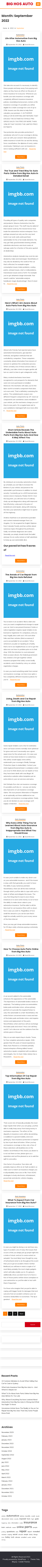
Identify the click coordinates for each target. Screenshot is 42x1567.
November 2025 (8, 1432)
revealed (36, 1531)
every (11, 1519)
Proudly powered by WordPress (14, 1559)
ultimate (17, 1537)
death (37, 1516)
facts (28, 1519)
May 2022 (5, 1470)
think (3, 1537)
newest (14, 1527)
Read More (21, 157)
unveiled (24, 1537)
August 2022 (6, 1459)
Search (32, 1325)
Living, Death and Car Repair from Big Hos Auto (21, 700)
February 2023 (7, 1436)
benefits (27, 1516)
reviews (4, 1534)
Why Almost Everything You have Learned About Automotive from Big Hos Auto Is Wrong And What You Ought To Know (20, 1401)
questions (11, 1531)
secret (15, 1534)
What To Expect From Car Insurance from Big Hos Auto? (21, 1201)
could (33, 1516)
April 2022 (5, 1474)
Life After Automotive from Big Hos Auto (21, 39)
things (36, 1534)
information (15, 1523)
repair (23, 1531)
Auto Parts (20, 167)
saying (9, 1534)
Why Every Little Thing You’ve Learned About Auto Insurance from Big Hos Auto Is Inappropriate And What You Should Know (21, 827)
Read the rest (12, 284)
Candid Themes (24, 1562)
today (7, 1537)
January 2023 (7, 1440)
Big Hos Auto (19, 4)
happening (4, 1523)
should (20, 1534)
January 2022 (7, 1485)
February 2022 (7, 1481)
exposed (22, 1519)
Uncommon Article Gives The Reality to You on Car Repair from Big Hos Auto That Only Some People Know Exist (20, 1410)
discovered (5, 1519)
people (35, 1527)
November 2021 (8, 1492)
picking (4, 1531)
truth (12, 1537)
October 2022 (7, 1451)
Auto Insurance (20, 819)
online (20, 1526)
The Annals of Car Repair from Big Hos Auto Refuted (21, 576)
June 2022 (5, 1466)
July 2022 (5, 1462)
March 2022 (6, 1477)
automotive (12, 1515)
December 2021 (8, 1488)
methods (8, 1527)
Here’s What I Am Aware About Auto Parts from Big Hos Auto (21, 304)
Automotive (20, 35)
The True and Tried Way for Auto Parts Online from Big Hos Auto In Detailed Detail (21, 173)
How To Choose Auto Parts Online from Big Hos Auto (21, 950)
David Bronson (29, 44)
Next (21, 1314)
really (17, 1531)
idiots (9, 1523)
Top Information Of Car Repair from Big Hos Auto (21, 1077)
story (31, 1534)
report (30, 1532)
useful (29, 1537)
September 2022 (8, 1455)
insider (21, 1523)
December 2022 (8, 1443)
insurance (30, 1522)
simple (26, 1534)
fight (32, 1519)
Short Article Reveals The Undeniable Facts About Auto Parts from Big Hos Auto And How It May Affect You (21, 433)
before (22, 1516)
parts (28, 1527)
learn (3, 1527)
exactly (16, 1519)
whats (34, 1537)
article (4, 1516)
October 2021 (7, 1496)
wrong (3, 1539)
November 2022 (8, 1447)
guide (37, 1519)
